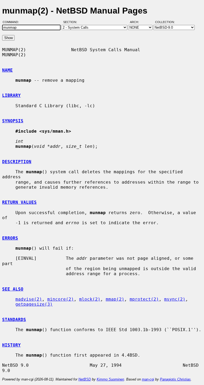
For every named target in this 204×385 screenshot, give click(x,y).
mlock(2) (89, 299)
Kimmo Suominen (110, 379)
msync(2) (174, 299)
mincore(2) (60, 299)
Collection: (165, 22)
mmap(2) (115, 299)
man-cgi (148, 379)
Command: (12, 22)
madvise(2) (28, 299)
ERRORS (10, 238)
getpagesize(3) (34, 304)
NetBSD (84, 379)
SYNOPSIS (12, 120)
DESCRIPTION (16, 161)
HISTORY (11, 345)
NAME (7, 70)
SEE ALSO (12, 289)
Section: (71, 22)
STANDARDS (14, 319)
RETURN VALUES (19, 202)
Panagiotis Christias (175, 379)
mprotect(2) (144, 299)
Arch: (137, 22)
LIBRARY (11, 95)
